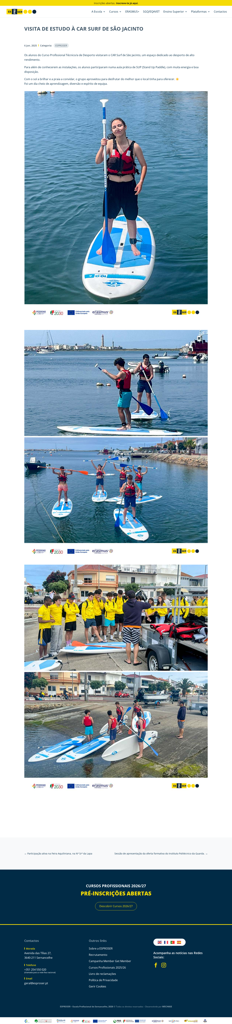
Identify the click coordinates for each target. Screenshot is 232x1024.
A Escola (97, 11)
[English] (160, 942)
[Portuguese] (173, 942)
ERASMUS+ (132, 11)
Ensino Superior (173, 11)
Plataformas (199, 11)
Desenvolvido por (158, 1006)
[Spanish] (179, 942)
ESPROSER (61, 45)
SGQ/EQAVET (151, 11)
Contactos (220, 11)
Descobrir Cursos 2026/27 (116, 906)
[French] (166, 942)
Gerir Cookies (97, 986)
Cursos (113, 11)
